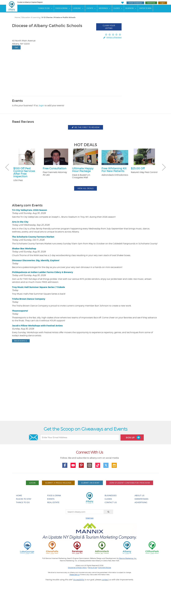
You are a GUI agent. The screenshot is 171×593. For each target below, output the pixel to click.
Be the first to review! (87, 127)
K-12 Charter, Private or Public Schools (58, 17)
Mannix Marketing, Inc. (128, 558)
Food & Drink (61, 8)
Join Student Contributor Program (129, 483)
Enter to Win (145, 8)
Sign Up (130, 437)
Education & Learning (31, 17)
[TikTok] (97, 465)
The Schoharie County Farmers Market (33, 236)
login (41, 105)
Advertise (151, 3)
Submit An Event (90, 483)
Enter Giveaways (135, 3)
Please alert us (74, 574)
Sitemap (89, 518)
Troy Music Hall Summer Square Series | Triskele (38, 287)
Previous (7, 167)
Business (129, 8)
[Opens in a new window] (27, 547)
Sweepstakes (141, 499)
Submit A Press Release (58, 483)
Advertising (141, 502)
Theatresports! (20, 310)
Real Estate (53, 502)
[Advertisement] (85, 388)
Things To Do (44, 8)
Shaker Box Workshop (24, 248)
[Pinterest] (81, 465)
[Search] (108, 512)
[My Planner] (114, 465)
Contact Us (111, 502)
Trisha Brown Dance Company (28, 299)
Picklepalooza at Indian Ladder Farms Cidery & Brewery (42, 272)
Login (162, 3)
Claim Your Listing (109, 26)
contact (105, 579)
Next (164, 167)
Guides (117, 8)
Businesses (111, 495)
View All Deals (85, 188)
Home (17, 17)
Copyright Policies (104, 568)
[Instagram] (89, 465)
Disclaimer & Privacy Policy (77, 568)
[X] (105, 465)
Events (90, 8)
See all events (19, 341)
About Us (139, 495)
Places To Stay (23, 499)
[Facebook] (64, 465)
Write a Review (114, 37)
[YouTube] (73, 465)
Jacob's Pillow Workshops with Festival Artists (37, 325)
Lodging (77, 8)
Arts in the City (20, 221)
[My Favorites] (122, 2)
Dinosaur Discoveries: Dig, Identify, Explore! (35, 260)
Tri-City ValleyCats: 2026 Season (29, 210)
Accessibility (78, 579)
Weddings (103, 8)
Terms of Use (92, 568)
